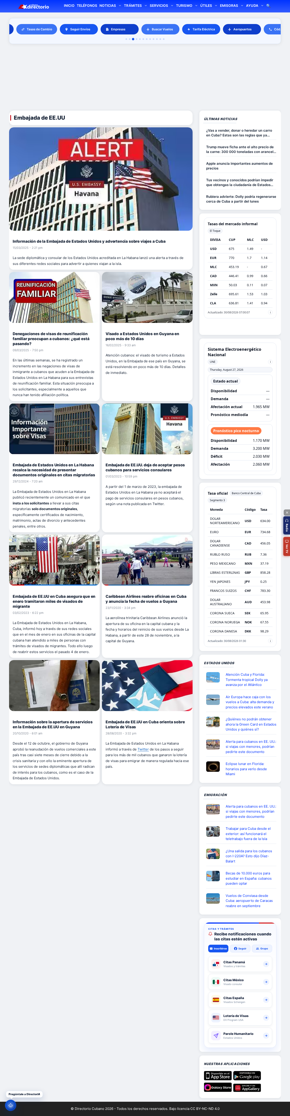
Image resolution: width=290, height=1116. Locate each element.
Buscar (268, 6)
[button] (286, 525)
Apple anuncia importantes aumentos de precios (239, 165)
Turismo (184, 5)
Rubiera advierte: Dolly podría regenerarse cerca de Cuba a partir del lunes (241, 198)
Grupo (264, 948)
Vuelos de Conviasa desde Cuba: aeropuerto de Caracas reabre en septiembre (249, 900)
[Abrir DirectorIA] (10, 1105)
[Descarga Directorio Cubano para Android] (247, 1079)
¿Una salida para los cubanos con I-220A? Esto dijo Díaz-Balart (249, 856)
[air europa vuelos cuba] (214, 700)
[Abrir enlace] (214, 677)
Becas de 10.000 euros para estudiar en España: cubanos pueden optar (249, 878)
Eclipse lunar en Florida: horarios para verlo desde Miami (246, 769)
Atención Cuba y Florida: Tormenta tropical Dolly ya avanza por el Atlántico (247, 679)
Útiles (206, 5)
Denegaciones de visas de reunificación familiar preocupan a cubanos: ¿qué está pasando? (51, 339)
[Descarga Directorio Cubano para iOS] (218, 1079)
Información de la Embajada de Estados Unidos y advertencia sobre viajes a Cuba (89, 241)
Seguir (242, 948)
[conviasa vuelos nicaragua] (214, 898)
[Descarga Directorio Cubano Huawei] (247, 1090)
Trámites (133, 5)
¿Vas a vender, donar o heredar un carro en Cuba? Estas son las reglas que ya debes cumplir (239, 133)
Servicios (159, 5)
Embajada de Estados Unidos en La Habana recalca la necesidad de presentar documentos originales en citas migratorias (54, 470)
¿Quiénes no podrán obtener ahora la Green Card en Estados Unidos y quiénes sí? (251, 724)
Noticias (107, 5)
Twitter (143, 749)
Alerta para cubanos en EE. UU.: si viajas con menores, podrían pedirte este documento (251, 746)
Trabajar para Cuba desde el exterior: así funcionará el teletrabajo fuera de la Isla (248, 833)
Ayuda (252, 5)
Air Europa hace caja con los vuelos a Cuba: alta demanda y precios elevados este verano (250, 702)
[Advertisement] (145, 78)
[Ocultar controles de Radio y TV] (287, 512)
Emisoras (229, 5)
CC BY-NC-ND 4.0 (205, 1108)
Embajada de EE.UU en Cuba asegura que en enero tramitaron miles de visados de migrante (54, 601)
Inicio (69, 5)
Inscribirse (220, 948)
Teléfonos (87, 5)
